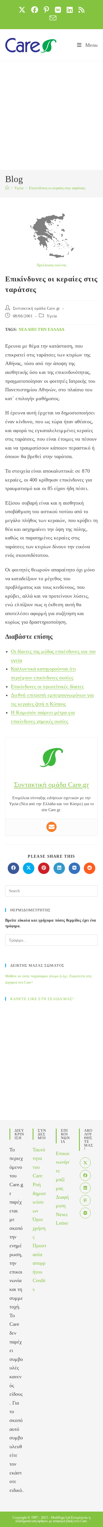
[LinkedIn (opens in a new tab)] (70, 9)
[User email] (51, 827)
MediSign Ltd (60, 1518)
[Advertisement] (51, 115)
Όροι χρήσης (39, 1228)
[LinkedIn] (85, 1187)
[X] (85, 1162)
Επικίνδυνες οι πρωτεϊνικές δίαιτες (47, 686)
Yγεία (52, 316)
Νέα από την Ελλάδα (42, 329)
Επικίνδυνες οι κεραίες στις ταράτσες (57, 188)
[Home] (7, 188)
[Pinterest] (85, 1200)
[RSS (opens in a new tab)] (81, 9)
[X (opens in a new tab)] (22, 9)
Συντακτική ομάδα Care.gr (36, 308)
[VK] (85, 1213)
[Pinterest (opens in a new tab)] (46, 9)
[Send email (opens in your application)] (51, 18)
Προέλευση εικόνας (51, 265)
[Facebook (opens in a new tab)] (34, 9)
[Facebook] (85, 1175)
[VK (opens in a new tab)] (58, 9)
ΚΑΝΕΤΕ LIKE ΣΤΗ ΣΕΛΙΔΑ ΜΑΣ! (42, 999)
